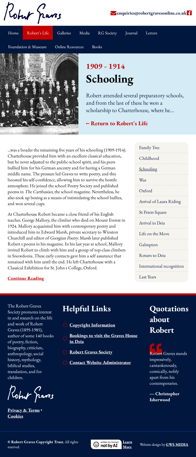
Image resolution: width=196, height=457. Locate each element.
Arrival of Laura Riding (160, 201)
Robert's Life (38, 33)
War (142, 180)
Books (97, 46)
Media (84, 33)
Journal (131, 33)
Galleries (64, 33)
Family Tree (149, 148)
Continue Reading (26, 278)
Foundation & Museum (27, 46)
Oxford (145, 191)
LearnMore (127, 444)
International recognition (161, 266)
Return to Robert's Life (119, 123)
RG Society (107, 33)
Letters (151, 33)
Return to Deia (152, 255)
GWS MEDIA (177, 444)
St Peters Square (153, 212)
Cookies (15, 416)
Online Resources (69, 46)
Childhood (149, 158)
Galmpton (148, 245)
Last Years (147, 277)
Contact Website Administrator (100, 362)
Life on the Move (154, 234)
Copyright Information (92, 325)
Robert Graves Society (91, 352)
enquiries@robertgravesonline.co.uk (151, 13)
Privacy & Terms (24, 410)
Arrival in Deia (152, 223)
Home (13, 33)
